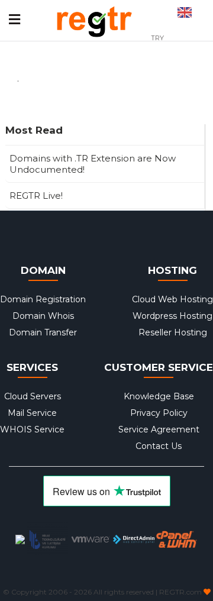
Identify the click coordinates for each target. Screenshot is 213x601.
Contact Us (158, 446)
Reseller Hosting (172, 332)
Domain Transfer (43, 332)
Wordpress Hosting (172, 316)
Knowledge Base (159, 396)
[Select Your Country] (185, 9)
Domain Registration (43, 299)
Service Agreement (158, 429)
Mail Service (32, 413)
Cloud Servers (32, 396)
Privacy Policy (159, 413)
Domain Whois (43, 316)
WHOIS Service (32, 429)
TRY (157, 38)
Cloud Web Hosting (172, 299)
